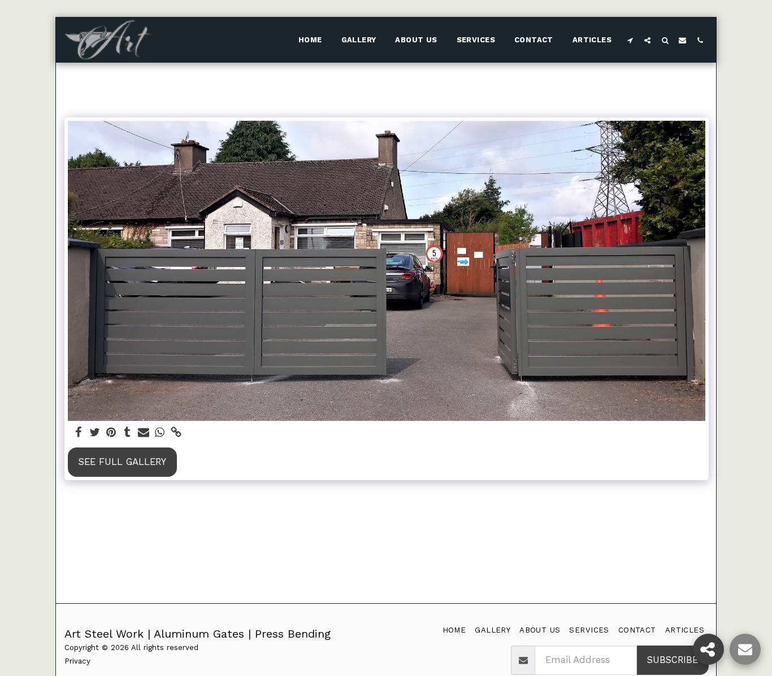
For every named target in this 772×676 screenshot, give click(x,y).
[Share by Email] (144, 433)
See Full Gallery (122, 461)
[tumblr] (127, 433)
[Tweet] (95, 433)
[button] (630, 40)
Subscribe (672, 660)
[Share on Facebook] (78, 433)
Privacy (77, 661)
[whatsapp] (160, 433)
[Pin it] (111, 433)
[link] (177, 433)
